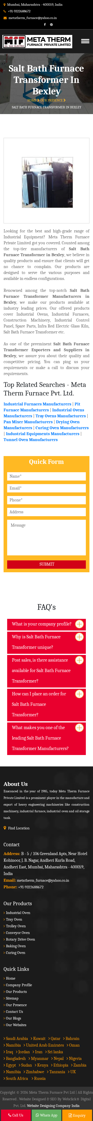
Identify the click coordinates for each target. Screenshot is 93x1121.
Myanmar (39, 1058)
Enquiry (79, 1115)
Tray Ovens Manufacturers (61, 416)
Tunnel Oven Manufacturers (31, 439)
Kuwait (39, 1038)
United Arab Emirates (44, 1045)
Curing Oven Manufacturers (62, 427)
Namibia (13, 1045)
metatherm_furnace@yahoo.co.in (33, 18)
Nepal (58, 1058)
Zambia (79, 1065)
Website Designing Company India (53, 1106)
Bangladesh (15, 1058)
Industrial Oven (18, 913)
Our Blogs (13, 1018)
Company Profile (19, 985)
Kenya (42, 1065)
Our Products (16, 992)
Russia (39, 1078)
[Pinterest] (49, 24)
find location (19, 828)
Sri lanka (55, 1051)
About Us (16, 783)
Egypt (10, 1065)
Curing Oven (15, 953)
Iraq (9, 1051)
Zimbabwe (34, 1071)
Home (32, 100)
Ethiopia (60, 1065)
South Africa (17, 1078)
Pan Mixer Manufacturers (28, 421)
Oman (74, 1045)
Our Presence (52, 100)
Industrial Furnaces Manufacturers (37, 404)
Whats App (48, 1115)
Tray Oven (14, 919)
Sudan (26, 1065)
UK (72, 1071)
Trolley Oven (16, 926)
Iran (38, 1051)
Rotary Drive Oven (20, 939)
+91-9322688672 (19, 11)
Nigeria (75, 1058)
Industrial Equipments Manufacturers (42, 433)
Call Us (17, 1115)
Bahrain (72, 1038)
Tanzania (56, 1071)
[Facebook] (43, 24)
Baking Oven (16, 946)
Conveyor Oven (18, 933)
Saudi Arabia (16, 1038)
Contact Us (14, 1012)
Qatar (55, 1038)
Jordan (23, 1051)
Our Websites (16, 1025)
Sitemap (12, 998)
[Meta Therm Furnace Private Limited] (35, 35)
